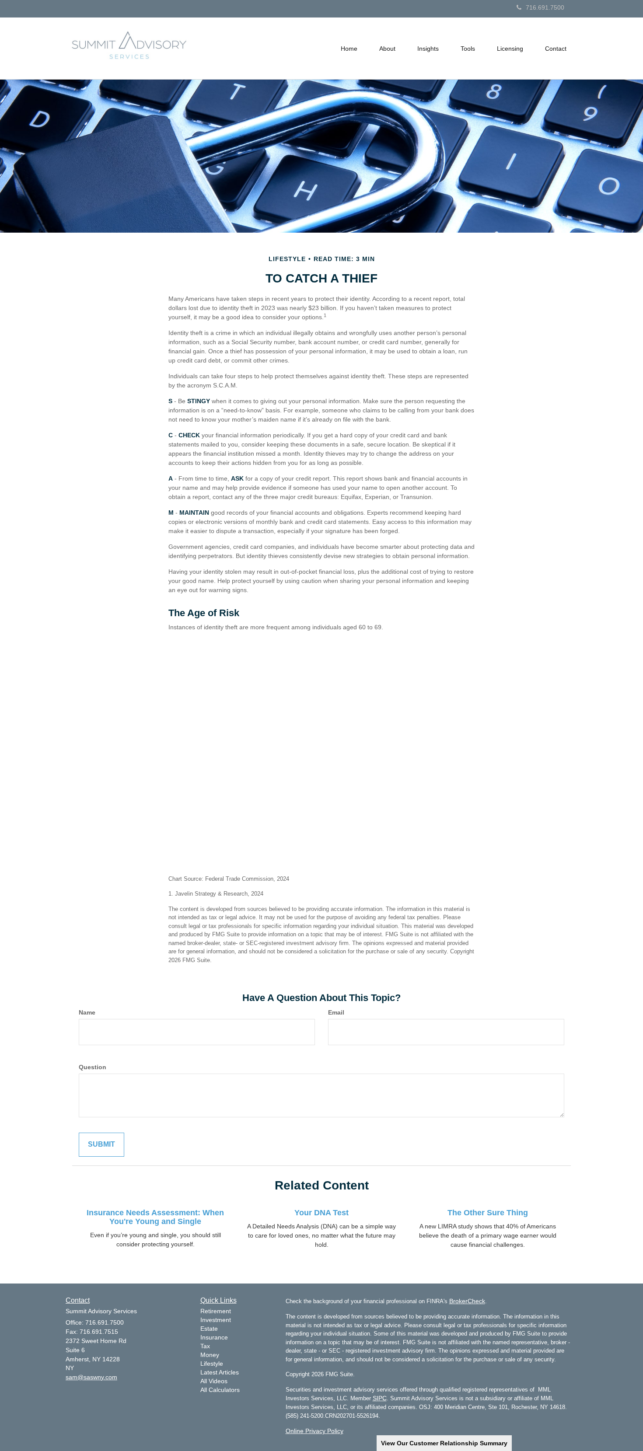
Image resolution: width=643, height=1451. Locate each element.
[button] (387, 48)
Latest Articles (219, 1372)
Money (209, 1354)
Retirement (215, 1311)
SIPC (380, 1398)
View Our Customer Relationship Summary (444, 1443)
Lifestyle (211, 1363)
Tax (205, 1346)
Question (92, 1067)
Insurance (214, 1337)
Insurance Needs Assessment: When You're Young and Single (155, 1217)
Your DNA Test (321, 1212)
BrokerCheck (467, 1301)
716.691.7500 (545, 7)
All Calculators (220, 1389)
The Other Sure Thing (487, 1212)
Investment (215, 1319)
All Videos (213, 1381)
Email (336, 1012)
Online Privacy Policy (314, 1430)
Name (87, 1012)
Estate (209, 1328)
